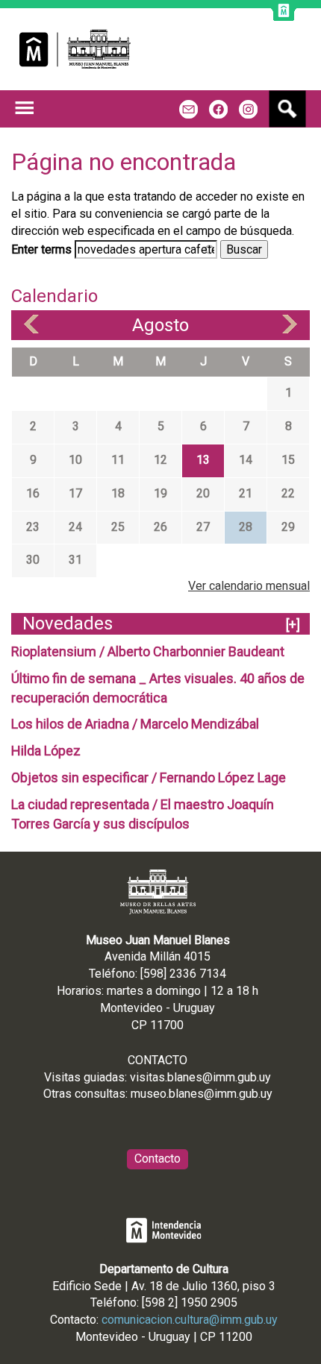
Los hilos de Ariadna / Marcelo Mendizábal (135, 724)
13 (203, 460)
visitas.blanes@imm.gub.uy (200, 1077)
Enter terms (43, 249)
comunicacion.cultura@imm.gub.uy (190, 1320)
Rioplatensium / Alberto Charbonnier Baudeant (147, 651)
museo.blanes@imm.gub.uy (201, 1094)
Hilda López (46, 750)
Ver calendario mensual (249, 586)
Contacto (157, 1158)
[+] (293, 624)
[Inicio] (75, 49)
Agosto (160, 325)
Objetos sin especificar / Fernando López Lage (148, 777)
